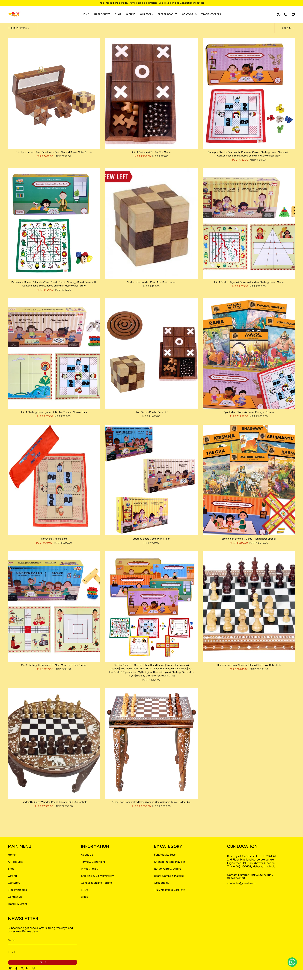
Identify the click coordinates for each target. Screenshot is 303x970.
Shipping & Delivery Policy (97, 876)
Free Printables (17, 890)
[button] (118, 14)
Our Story (14, 882)
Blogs (84, 896)
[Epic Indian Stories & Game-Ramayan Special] (249, 353)
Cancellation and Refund (96, 882)
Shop (11, 868)
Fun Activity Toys (164, 854)
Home (12, 854)
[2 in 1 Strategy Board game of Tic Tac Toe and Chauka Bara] (54, 353)
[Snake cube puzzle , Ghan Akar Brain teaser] (151, 223)
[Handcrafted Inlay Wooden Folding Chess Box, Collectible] (249, 606)
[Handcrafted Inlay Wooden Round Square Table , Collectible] (54, 743)
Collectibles (161, 882)
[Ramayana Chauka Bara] (54, 480)
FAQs (84, 890)
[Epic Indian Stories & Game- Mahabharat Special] (249, 480)
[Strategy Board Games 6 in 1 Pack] (151, 480)
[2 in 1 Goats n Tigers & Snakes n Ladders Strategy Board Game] (249, 223)
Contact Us (15, 896)
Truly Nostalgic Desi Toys (169, 890)
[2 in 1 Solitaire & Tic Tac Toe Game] (151, 93)
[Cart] (293, 14)
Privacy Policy (89, 868)
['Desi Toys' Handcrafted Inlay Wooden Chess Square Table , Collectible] (151, 743)
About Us (87, 854)
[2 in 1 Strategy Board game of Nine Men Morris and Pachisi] (54, 606)
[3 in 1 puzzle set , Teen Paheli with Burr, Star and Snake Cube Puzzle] (54, 93)
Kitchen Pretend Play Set (169, 861)
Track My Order (17, 904)
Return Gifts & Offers (167, 868)
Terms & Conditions (93, 861)
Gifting (12, 876)
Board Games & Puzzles (169, 876)
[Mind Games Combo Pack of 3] (151, 353)
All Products (15, 861)
